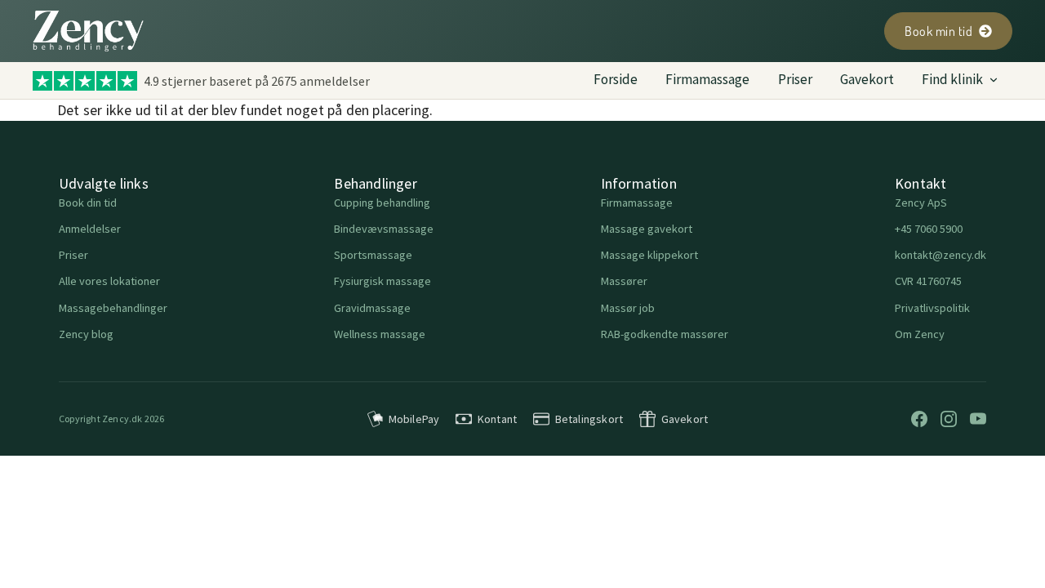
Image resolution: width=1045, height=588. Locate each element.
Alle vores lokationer (109, 281)
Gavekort (867, 79)
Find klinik (952, 79)
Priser (795, 79)
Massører (624, 281)
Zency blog (86, 334)
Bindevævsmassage (384, 228)
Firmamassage (707, 79)
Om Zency (920, 334)
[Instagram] (948, 419)
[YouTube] (978, 419)
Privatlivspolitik (932, 308)
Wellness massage (379, 334)
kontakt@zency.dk (940, 254)
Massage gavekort (646, 228)
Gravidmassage (372, 308)
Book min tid (938, 31)
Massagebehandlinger (113, 308)
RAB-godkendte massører (664, 334)
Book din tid (88, 202)
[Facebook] (919, 419)
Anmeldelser (90, 228)
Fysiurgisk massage (382, 281)
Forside (616, 79)
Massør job (628, 308)
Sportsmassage (373, 254)
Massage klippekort (649, 254)
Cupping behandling (382, 202)
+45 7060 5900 (929, 228)
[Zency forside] (88, 31)
